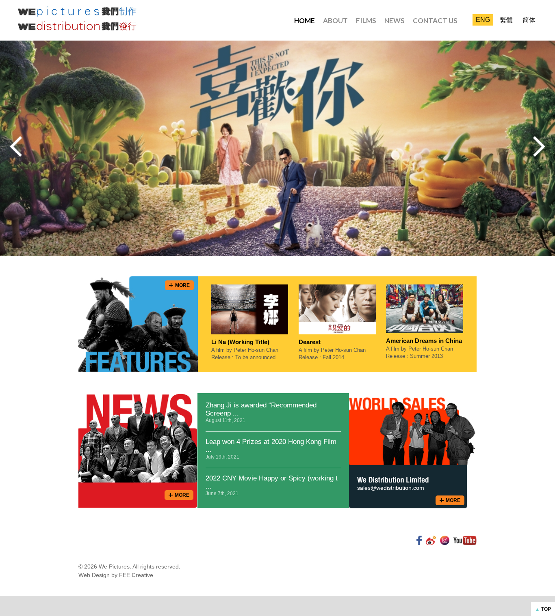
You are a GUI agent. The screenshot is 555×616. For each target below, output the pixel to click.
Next (539, 146)
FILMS (366, 20)
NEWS (394, 20)
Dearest (310, 341)
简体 (528, 20)
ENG (483, 19)
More (182, 285)
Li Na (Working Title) (240, 341)
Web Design (94, 575)
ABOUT (335, 20)
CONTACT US (435, 20)
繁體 (506, 20)
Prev (16, 146)
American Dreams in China (424, 340)
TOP (546, 609)
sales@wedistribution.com (390, 488)
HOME (304, 20)
